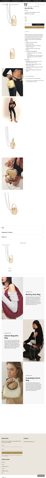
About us (4, 237)
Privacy (3, 468)
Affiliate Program (5, 471)
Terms (3, 464)
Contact (3, 462)
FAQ (3, 228)
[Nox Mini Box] (10, 257)
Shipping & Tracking (7, 232)
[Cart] (43, 4)
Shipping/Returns (5, 466)
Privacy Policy (19, 455)
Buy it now (34, 27)
